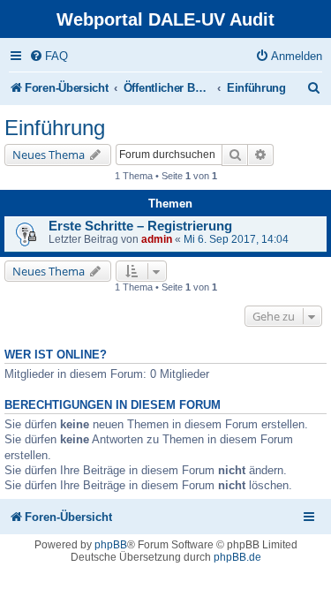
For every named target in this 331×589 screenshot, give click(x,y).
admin (156, 239)
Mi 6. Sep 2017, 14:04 (236, 239)
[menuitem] (48, 56)
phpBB (110, 545)
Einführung (54, 128)
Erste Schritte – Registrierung (140, 226)
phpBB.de (237, 557)
